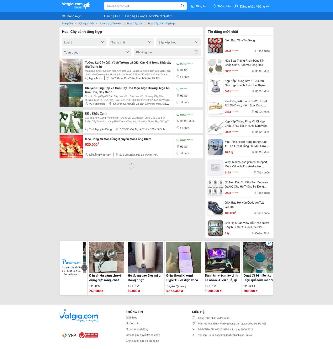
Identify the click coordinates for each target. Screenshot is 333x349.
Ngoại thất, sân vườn (110, 23)
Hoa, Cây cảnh (135, 23)
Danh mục (73, 16)
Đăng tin (201, 6)
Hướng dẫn (133, 323)
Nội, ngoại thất (86, 23)
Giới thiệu (131, 317)
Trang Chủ (67, 23)
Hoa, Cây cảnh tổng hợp (161, 23)
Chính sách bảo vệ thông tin (142, 340)
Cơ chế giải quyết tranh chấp (143, 335)
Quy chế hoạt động (137, 329)
